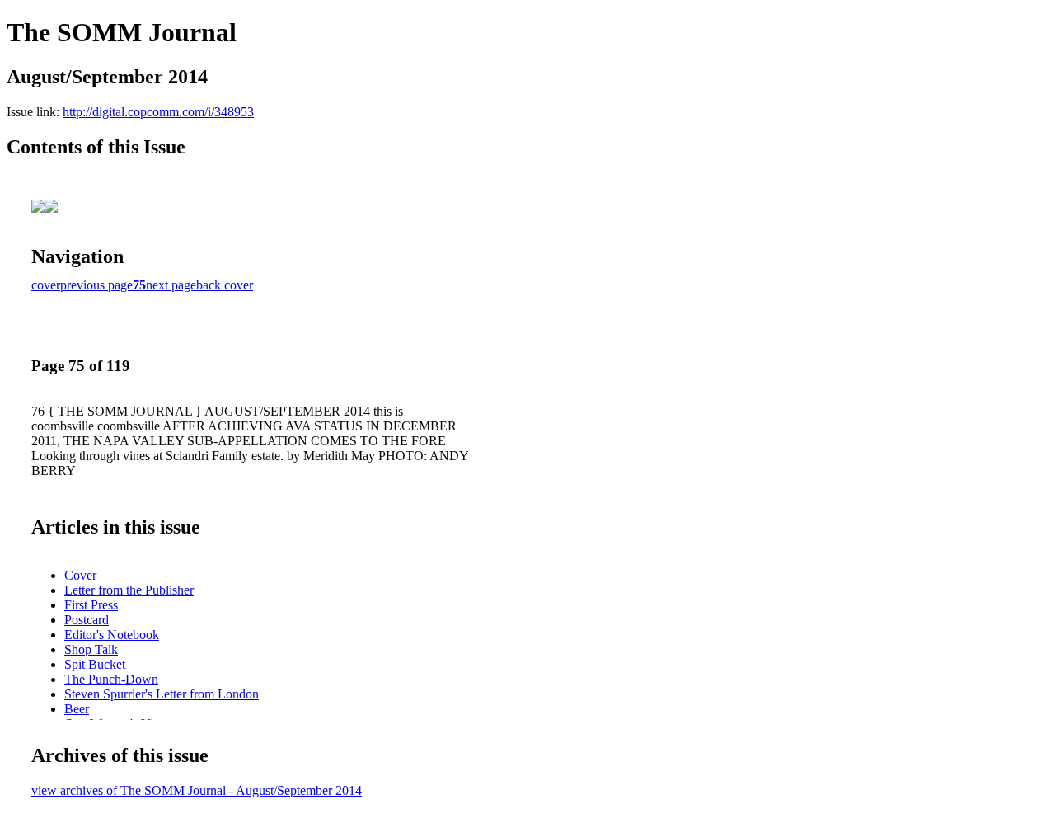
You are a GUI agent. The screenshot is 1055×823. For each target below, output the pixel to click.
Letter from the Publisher (129, 590)
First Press (91, 605)
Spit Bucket (94, 664)
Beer (76, 709)
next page (171, 285)
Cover (80, 575)
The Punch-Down (111, 679)
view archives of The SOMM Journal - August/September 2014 (196, 790)
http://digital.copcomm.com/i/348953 (158, 112)
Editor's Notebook (111, 635)
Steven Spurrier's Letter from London (161, 694)
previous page (96, 285)
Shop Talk (91, 649)
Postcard (86, 620)
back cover (224, 285)
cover (45, 285)
